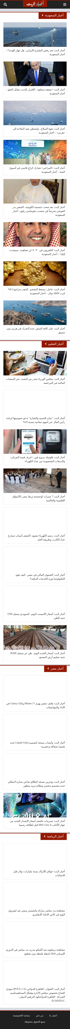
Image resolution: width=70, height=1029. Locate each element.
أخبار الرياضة (55, 836)
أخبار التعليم (55, 344)
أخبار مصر (57, 668)
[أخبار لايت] (35, 3)
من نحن (39, 1015)
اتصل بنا (53, 1015)
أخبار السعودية (54, 15)
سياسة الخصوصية (21, 1015)
